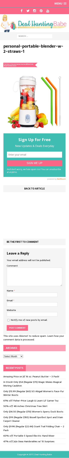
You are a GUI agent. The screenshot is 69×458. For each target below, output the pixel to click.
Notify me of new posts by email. (29, 320)
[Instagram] (35, 10)
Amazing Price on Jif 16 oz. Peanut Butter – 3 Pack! (31, 376)
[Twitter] (28, 10)
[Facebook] (21, 10)
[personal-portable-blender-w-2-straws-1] (34, 131)
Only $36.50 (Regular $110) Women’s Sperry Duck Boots (33, 411)
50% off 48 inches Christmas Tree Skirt (25, 406)
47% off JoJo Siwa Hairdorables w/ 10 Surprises (28, 441)
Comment (12, 266)
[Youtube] (48, 10)
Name (10, 290)
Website (11, 310)
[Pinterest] (41, 10)
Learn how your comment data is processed (33, 337)
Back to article (34, 188)
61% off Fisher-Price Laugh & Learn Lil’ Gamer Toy (30, 400)
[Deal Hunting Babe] (34, 23)
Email (10, 300)
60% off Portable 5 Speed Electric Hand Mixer (28, 436)
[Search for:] (35, 36)
